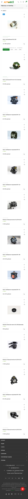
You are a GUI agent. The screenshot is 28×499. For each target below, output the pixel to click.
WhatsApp (19, 478)
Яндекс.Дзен (22, 478)
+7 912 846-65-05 (10, 465)
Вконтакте (5, 478)
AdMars (12, 490)
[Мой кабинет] (23, 2)
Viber (15, 478)
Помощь (3, 460)
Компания (3, 453)
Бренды (3, 450)
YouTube (12, 478)
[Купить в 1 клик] (24, 59)
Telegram (9, 478)
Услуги (2, 447)
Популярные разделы (6, 456)
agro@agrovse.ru (15, 467)
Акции (2, 443)
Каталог (3, 440)
